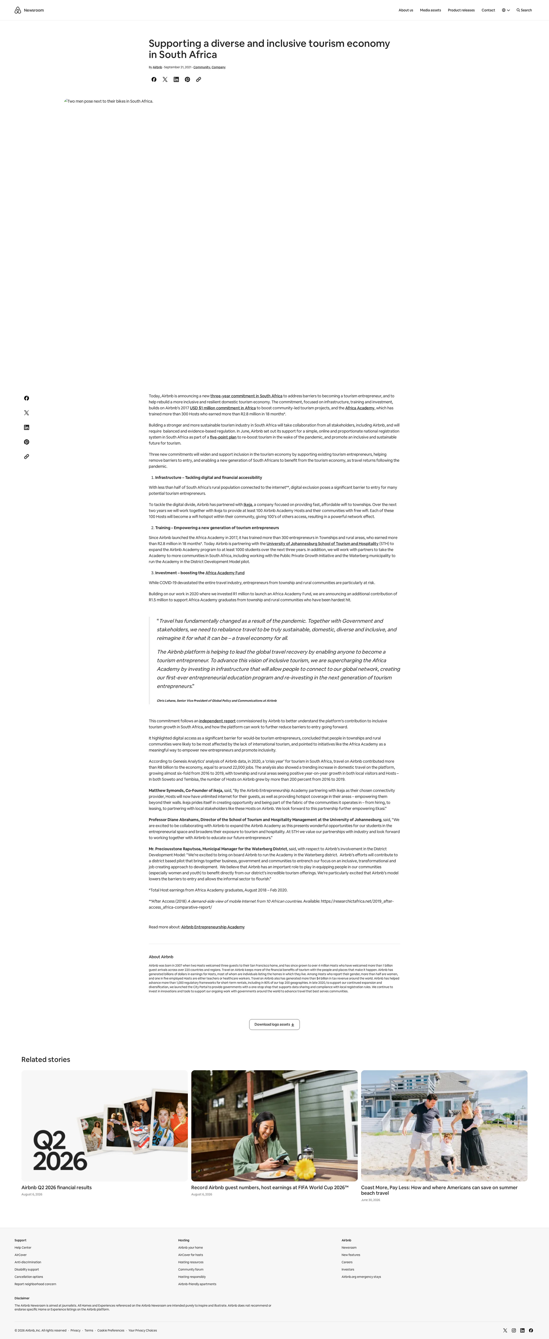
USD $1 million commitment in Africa (223, 407)
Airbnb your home (190, 1247)
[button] (506, 10)
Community (201, 67)
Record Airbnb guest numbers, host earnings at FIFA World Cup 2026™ (269, 1187)
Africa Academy (359, 407)
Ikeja (248, 504)
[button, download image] (476, 107)
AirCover (21, 1255)
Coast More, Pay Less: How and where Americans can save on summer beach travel (439, 1190)
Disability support (27, 1269)
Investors (348, 1269)
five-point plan (223, 437)
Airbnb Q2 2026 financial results (56, 1187)
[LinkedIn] (522, 1330)
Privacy (75, 1330)
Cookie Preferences (110, 1330)
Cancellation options (29, 1277)
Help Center (23, 1247)
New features (351, 1255)
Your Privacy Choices (142, 1330)
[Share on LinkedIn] (176, 79)
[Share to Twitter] (165, 79)
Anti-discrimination (28, 1262)
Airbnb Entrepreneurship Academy (213, 927)
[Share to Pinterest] (187, 79)
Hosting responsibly (192, 1277)
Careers (347, 1262)
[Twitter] (505, 1330)
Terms (88, 1330)
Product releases (461, 10)
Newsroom (34, 10)
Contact (488, 10)
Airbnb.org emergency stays (361, 1277)
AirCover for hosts (190, 1255)
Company (219, 67)
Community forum (191, 1269)
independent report (217, 720)
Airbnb (157, 67)
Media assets (430, 10)
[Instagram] (513, 1330)
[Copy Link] (198, 79)
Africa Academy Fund (224, 572)
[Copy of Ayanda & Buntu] (274, 238)
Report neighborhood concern (35, 1284)
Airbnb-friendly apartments (197, 1284)
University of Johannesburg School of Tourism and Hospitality (323, 543)
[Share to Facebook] (154, 79)
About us (406, 10)
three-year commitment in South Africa (246, 395)
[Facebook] (531, 1330)
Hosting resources (191, 1262)
